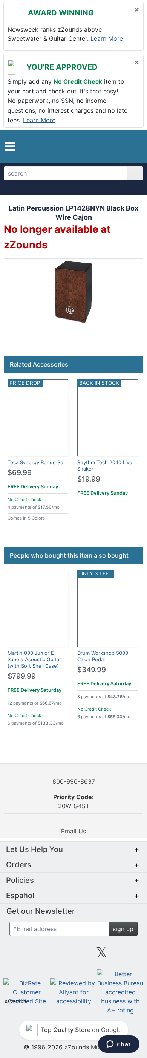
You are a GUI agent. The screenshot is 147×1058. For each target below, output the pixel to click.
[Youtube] (129, 955)
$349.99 (91, 670)
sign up (123, 929)
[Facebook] (45, 955)
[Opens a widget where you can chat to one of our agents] (118, 1044)
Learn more (106, 38)
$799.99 (22, 676)
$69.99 (20, 473)
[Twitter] (101, 955)
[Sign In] (120, 146)
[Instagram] (73, 955)
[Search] (135, 173)
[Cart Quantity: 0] (104, 146)
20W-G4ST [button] (73, 801)
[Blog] (17, 955)
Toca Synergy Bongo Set (36, 462)
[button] (10, 146)
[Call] (133, 146)
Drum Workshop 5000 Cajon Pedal (102, 656)
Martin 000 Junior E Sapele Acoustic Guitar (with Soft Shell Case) (34, 659)
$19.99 (88, 479)
